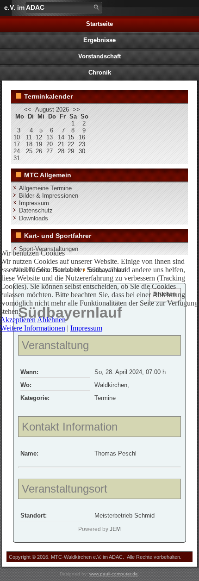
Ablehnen (51, 320)
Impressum (86, 328)
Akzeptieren (18, 320)
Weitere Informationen (32, 328)
